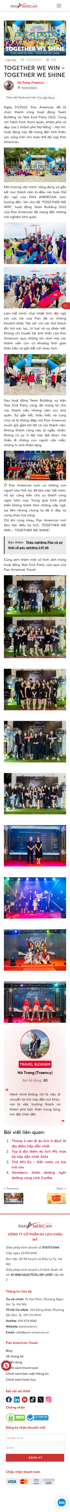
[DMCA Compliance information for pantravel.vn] (15, 1421)
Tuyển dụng (14, 1362)
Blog (9, 1350)
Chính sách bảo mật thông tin (27, 1373)
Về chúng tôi (15, 1356)
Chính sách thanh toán (22, 1368)
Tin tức (11, 60)
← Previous (11, 1188)
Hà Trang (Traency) (31, 82)
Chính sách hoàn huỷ (21, 1379)
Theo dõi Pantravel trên (21, 97)
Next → (61, 1188)
